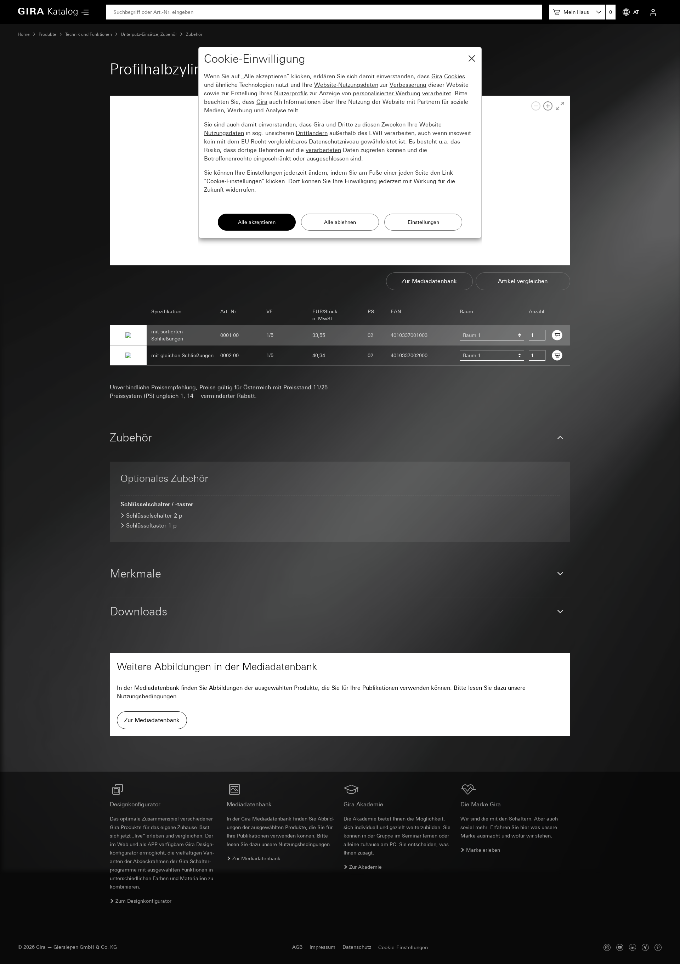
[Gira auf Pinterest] (658, 947)
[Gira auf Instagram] (607, 947)
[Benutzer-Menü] (653, 12)
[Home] (48, 12)
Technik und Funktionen (88, 34)
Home (24, 34)
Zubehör (194, 34)
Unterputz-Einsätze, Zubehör (149, 34)
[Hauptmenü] (83, 12)
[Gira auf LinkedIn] (632, 947)
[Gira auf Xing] (645, 947)
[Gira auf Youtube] (620, 947)
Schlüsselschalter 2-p (154, 515)
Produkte (47, 34)
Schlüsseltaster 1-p (151, 525)
